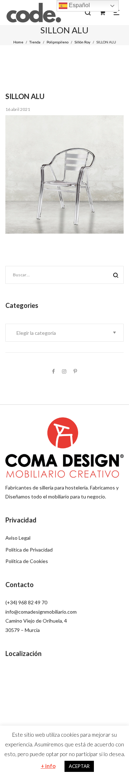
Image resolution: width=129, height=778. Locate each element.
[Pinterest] (75, 371)
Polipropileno (57, 42)
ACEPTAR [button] (79, 766)
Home (18, 42)
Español (78, 5)
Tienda (34, 42)
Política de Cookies (26, 561)
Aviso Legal (17, 538)
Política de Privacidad (29, 550)
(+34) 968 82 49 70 (26, 602)
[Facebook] (53, 371)
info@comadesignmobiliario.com (41, 612)
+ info (48, 766)
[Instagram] (64, 371)
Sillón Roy (82, 42)
